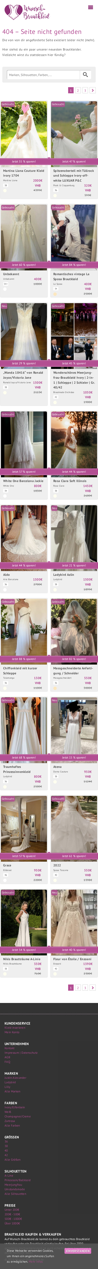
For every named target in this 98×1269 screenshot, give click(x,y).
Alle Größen (13, 1160)
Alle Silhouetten (15, 1194)
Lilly (7, 1087)
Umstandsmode (15, 1189)
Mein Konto (12, 1032)
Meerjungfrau (13, 1185)
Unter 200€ (12, 1210)
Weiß (8, 1112)
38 (6, 1146)
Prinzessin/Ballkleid (18, 1180)
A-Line (9, 1176)
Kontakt (9, 1048)
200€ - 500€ (12, 1214)
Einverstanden (78, 1251)
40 (6, 1150)
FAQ (7, 1062)
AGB (7, 1057)
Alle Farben (12, 1125)
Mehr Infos (36, 1262)
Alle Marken (13, 1091)
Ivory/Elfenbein (15, 1107)
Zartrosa (10, 1121)
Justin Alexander (15, 1078)
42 (6, 1155)
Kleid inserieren (15, 1028)
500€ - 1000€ (13, 1219)
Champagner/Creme (18, 1116)
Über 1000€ (12, 1223)
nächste (93, 90)
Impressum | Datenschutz (21, 1053)
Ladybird (10, 1082)
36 (6, 1141)
